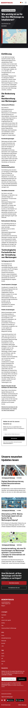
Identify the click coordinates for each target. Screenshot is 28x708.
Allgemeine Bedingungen (7, 696)
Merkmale (3, 640)
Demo (2, 656)
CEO (2, 617)
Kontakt (3, 643)
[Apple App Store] (10, 700)
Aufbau (3, 623)
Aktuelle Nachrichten (6, 638)
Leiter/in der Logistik (6, 620)
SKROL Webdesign (22, 705)
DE (22, 2)
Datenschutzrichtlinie (7, 443)
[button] (25, 2)
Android (3, 661)
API (2, 658)
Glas (2, 625)
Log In (2, 653)
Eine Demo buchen (14, 583)
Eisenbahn (3, 615)
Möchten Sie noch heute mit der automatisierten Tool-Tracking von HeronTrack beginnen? (9, 408)
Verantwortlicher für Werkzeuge (8, 628)
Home (2, 635)
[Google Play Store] (20, 700)
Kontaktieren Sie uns (14, 587)
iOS (2, 664)
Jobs (2, 646)
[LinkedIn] (4, 700)
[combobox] (21, 2)
